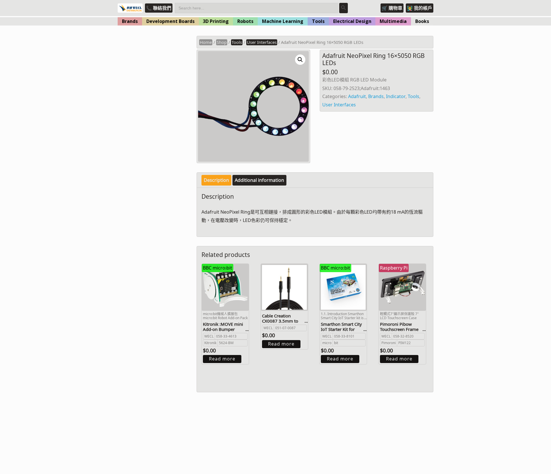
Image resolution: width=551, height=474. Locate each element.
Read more (222, 359)
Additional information (259, 180)
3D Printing (216, 21)
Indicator (396, 96)
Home (206, 42)
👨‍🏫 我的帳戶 (419, 8)
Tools (318, 21)
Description (216, 180)
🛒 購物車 (392, 8)
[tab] (216, 180)
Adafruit (357, 96)
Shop (222, 42)
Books (422, 21)
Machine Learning (282, 21)
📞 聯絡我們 (158, 8)
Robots (245, 21)
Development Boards (170, 21)
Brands (130, 21)
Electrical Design (352, 21)
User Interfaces (262, 42)
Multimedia (393, 21)
